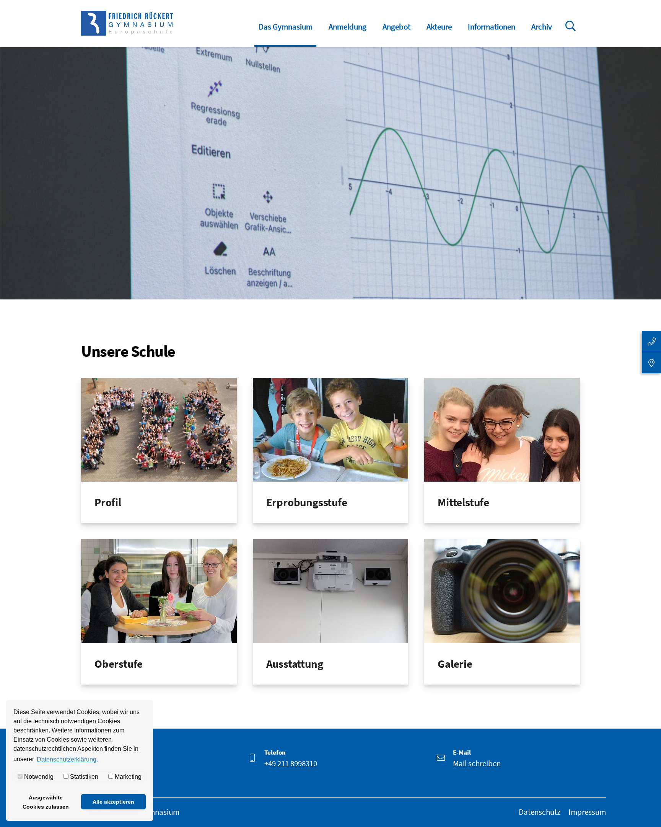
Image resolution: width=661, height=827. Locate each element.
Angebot (396, 26)
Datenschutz (539, 812)
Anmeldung (347, 26)
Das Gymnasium (286, 26)
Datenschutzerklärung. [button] (67, 759)
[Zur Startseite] (127, 23)
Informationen (491, 26)
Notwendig (38, 776)
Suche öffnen (572, 31)
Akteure (439, 26)
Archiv (541, 26)
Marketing (127, 776)
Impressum (587, 812)
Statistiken (83, 776)
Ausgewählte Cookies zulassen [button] (46, 802)
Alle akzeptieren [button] (113, 802)
